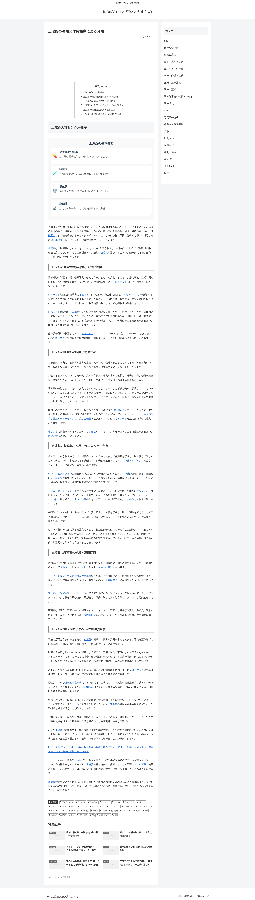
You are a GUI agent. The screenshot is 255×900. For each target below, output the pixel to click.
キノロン (117, 802)
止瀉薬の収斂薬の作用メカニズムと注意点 (103, 105)
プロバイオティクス (145, 806)
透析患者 (53, 431)
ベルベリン (66, 567)
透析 (93, 815)
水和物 (82, 567)
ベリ (52, 811)
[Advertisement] (101, 58)
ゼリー (72, 806)
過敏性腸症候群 (73, 682)
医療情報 (54, 802)
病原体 (124, 811)
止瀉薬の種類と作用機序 (92, 92)
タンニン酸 (123, 460)
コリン (63, 806)
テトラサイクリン (69, 418)
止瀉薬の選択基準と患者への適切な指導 (102, 114)
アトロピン (88, 333)
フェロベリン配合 (57, 593)
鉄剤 (131, 499)
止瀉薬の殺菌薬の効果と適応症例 (99, 109)
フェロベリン (129, 806)
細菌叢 (63, 815)
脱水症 (78, 760)
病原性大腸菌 (84, 576)
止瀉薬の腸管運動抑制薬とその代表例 (101, 96)
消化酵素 (117, 410)
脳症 (93, 431)
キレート (122, 418)
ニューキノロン (114, 806)
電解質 (111, 580)
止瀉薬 (58, 239)
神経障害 (54, 815)
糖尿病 (51, 235)
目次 (97, 86)
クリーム (54, 806)
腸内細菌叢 (90, 614)
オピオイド (85, 294)
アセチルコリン (132, 294)
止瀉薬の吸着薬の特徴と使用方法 (99, 101)
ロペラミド (121, 281)
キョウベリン (105, 567)
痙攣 (146, 811)
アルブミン (135, 460)
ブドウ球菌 (68, 576)
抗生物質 (86, 418)
